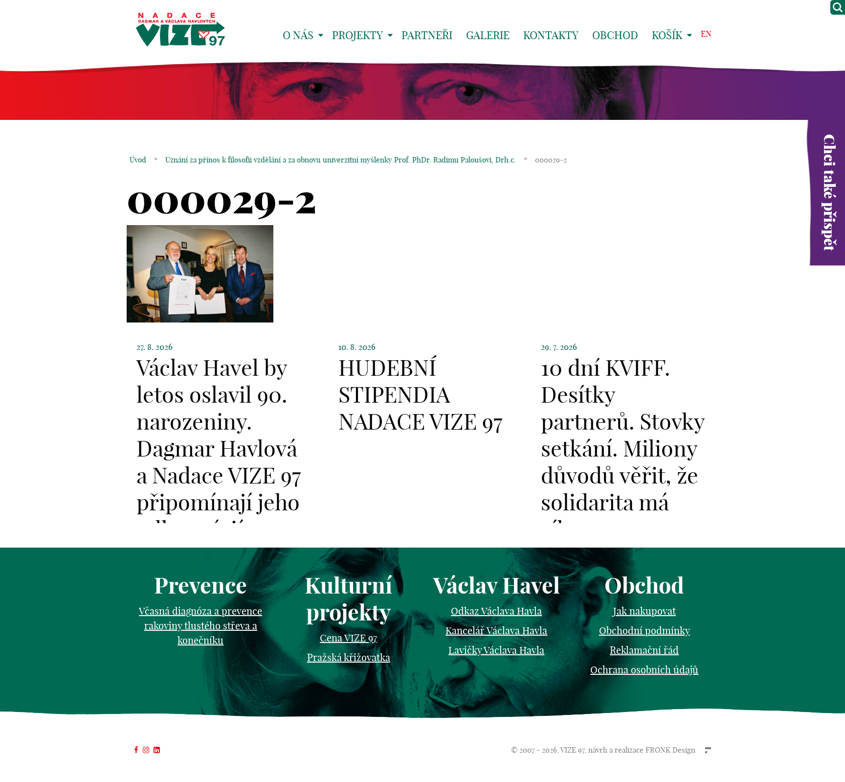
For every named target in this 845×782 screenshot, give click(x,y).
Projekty (357, 35)
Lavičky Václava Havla (496, 650)
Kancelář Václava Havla (496, 630)
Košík (667, 35)
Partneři (426, 35)
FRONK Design (670, 750)
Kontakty (550, 35)
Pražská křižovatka (348, 657)
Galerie (488, 35)
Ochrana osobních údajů (644, 670)
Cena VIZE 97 (348, 638)
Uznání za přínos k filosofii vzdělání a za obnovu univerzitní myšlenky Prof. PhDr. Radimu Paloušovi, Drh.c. (340, 159)
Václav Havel (496, 585)
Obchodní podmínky (644, 630)
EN (706, 33)
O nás (298, 35)
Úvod (138, 159)
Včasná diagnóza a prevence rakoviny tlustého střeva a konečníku (200, 625)
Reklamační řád (644, 650)
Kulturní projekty (348, 599)
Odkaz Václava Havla (496, 611)
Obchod (615, 35)
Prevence (200, 585)
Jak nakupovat (644, 611)
